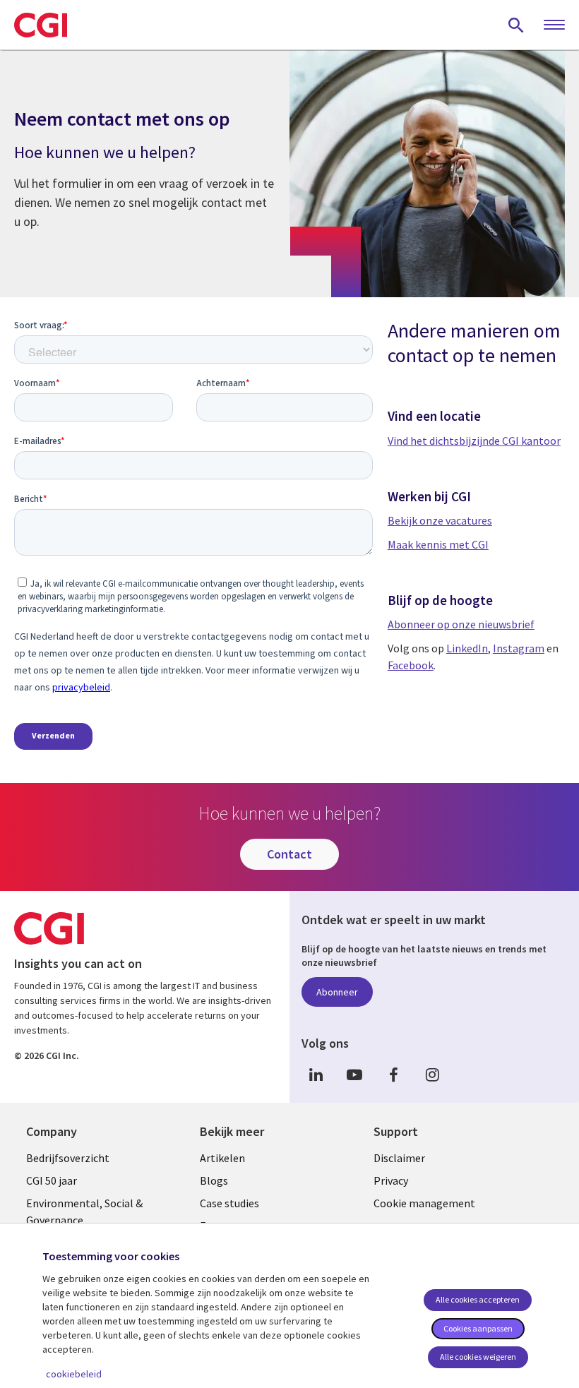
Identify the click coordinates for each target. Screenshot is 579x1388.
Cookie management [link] (424, 1203)
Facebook (411, 665)
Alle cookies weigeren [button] (478, 1356)
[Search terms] (516, 24)
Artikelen (222, 1158)
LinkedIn (467, 648)
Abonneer (337, 992)
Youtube (354, 1075)
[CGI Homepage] (40, 24)
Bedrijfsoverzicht (67, 1158)
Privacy (391, 1180)
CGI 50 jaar (51, 1180)
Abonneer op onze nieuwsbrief (461, 624)
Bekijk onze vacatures (440, 520)
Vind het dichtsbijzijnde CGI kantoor (474, 440)
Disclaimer (399, 1158)
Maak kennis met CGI (438, 544)
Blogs (214, 1180)
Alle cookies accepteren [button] (478, 1299)
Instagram (518, 648)
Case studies (229, 1203)
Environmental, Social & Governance (84, 1211)
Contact (289, 854)
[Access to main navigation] (554, 25)
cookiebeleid (74, 1374)
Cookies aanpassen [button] (478, 1328)
